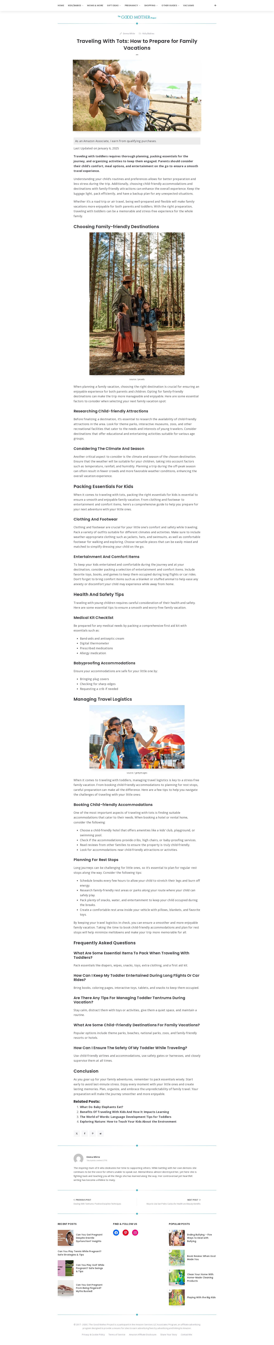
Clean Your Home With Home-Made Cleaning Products (200, 1277)
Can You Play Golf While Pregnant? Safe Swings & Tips (90, 1268)
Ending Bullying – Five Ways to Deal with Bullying (199, 1238)
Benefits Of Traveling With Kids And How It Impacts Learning (124, 1112)
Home (61, 5)
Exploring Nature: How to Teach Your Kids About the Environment (128, 1121)
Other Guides (169, 5)
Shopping (150, 5)
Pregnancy (131, 5)
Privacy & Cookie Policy (93, 1334)
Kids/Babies (74, 5)
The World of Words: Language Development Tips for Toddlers (125, 1117)
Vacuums (188, 5)
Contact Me (186, 1334)
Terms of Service (117, 1334)
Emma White (93, 1156)
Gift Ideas (112, 5)
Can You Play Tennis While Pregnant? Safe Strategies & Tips (79, 1253)
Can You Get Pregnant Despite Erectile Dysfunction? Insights (89, 1238)
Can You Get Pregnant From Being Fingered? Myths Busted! (89, 1288)
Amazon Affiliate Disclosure (142, 1334)
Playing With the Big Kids (201, 1297)
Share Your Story (168, 1334)
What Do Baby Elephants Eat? (101, 1107)
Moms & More (95, 5)
